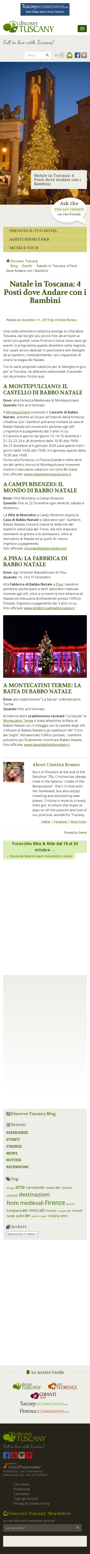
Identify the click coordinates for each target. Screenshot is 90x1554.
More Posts (78, 822)
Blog (14, 266)
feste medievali (25, 1202)
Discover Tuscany (24, 261)
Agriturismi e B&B (29, 239)
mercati (37, 1210)
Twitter (45, 822)
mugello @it (64, 1210)
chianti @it (53, 1188)
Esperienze (17, 1132)
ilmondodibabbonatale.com (45, 548)
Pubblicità (22, 1489)
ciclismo (67, 1188)
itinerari (70, 1204)
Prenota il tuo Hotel (33, 230)
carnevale (35, 1187)
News (11, 1153)
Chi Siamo (21, 1484)
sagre (44, 1216)
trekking (53, 1216)
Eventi (27, 266)
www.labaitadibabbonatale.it (47, 744)
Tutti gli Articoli (26, 1498)
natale (10, 1216)
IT (61, 55)
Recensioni (17, 1167)
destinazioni (34, 1194)
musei (77, 1210)
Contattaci (22, 1494)
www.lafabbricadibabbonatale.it (49, 608)
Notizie (13, 1160)
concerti (12, 1195)
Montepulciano (18, 412)
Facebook (60, 822)
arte (20, 1187)
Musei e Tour (23, 248)
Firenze (14, 1146)
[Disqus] (45, 916)
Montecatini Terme (18, 720)
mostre (51, 1211)
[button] (69, 55)
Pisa (59, 584)
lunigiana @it (17, 1210)
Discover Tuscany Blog (33, 1113)
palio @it (23, 1215)
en (56, 55)
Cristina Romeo (65, 320)
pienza (35, 1216)
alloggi (10, 1187)
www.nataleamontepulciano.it (47, 474)
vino (63, 1215)
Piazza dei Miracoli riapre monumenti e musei (41, 856)
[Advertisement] (45, 1306)
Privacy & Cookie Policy (32, 1503)
